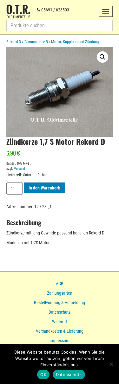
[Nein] (111, 364)
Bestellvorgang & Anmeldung (59, 302)
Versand (19, 169)
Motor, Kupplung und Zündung (75, 41)
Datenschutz (59, 312)
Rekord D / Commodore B (27, 41)
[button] (102, 57)
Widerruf (59, 321)
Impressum (59, 340)
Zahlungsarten (59, 293)
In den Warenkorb (44, 187)
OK (43, 374)
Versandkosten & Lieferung (59, 331)
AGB (59, 283)
